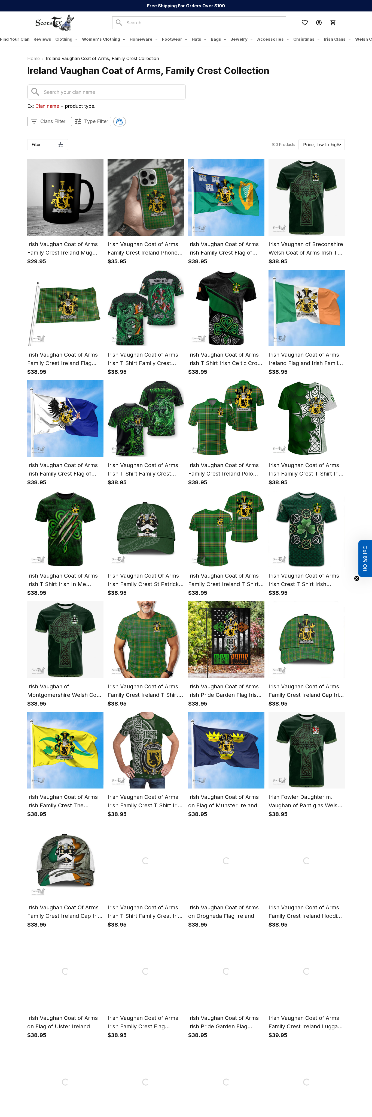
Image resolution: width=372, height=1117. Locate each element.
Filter (36, 144)
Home (33, 58)
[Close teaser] (356, 578)
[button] (365, 558)
